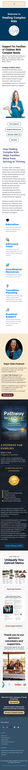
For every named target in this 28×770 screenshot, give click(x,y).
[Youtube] (18, 727)
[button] (14, 3)
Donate (3, 747)
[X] (11, 727)
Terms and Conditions (19, 765)
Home (3, 733)
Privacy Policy (6, 765)
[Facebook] (3, 727)
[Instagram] (7, 727)
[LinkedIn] (14, 727)
